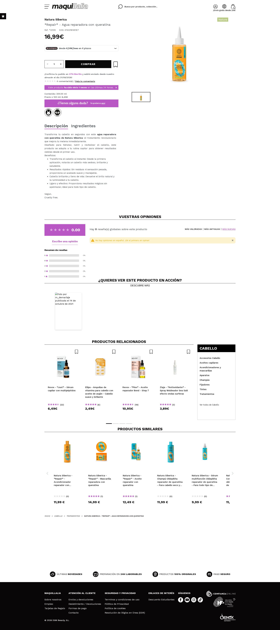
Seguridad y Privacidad (120, 593)
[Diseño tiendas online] (228, 617)
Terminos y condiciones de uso (122, 599)
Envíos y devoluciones (81, 599)
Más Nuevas (229, 229)
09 (79, 74)
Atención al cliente (82, 593)
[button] (68, 311)
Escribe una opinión (65, 241)
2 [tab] (116, 423)
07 (70, 74)
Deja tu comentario (85, 81)
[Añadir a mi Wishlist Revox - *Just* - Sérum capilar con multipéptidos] (63, 352)
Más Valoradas (193, 229)
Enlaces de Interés (161, 593)
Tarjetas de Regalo (54, 608)
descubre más (140, 285)
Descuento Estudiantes (161, 599)
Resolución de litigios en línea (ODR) (125, 613)
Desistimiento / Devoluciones (85, 604)
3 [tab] (122, 423)
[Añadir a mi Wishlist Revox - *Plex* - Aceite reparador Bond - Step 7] (138, 352)
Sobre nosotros (52, 599)
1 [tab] (109, 423)
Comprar (63, 413)
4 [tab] (129, 423)
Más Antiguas (212, 229)
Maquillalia (52, 593)
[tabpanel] (179, 54)
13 (75, 74)
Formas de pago (78, 608)
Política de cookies (115, 608)
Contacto (74, 613)
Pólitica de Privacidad (117, 604)
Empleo (48, 604)
